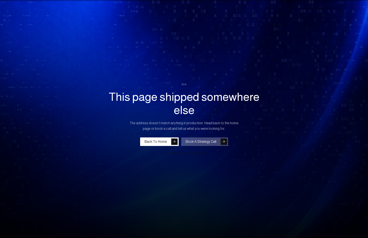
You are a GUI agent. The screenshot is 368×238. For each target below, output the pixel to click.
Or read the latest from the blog (184, 153)
